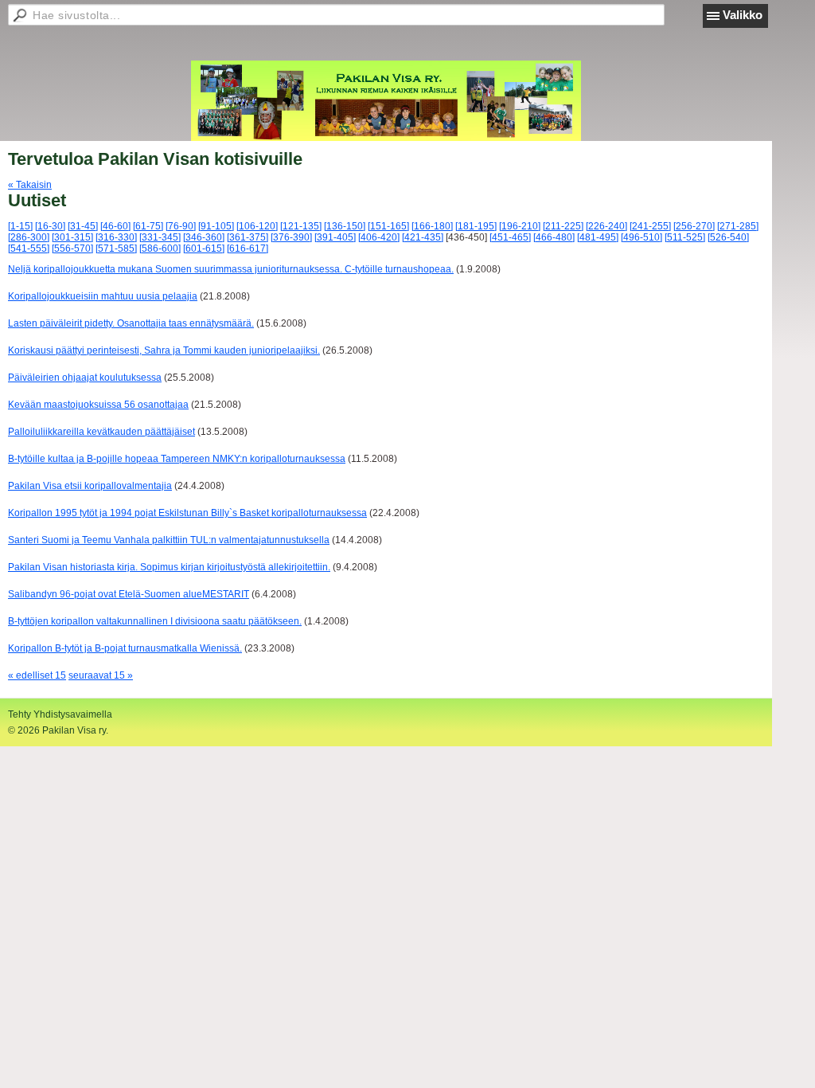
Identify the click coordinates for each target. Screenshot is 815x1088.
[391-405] (335, 237)
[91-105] (216, 226)
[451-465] (510, 237)
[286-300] (28, 237)
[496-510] (641, 237)
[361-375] (247, 237)
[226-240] (606, 226)
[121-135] (301, 226)
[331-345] (160, 237)
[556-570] (72, 248)
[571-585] (116, 248)
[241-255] (650, 226)
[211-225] (563, 226)
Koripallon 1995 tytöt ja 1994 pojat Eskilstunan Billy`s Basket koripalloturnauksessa (187, 513)
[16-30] (50, 226)
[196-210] (519, 226)
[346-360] (203, 237)
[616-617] (247, 248)
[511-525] (685, 237)
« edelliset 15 (37, 675)
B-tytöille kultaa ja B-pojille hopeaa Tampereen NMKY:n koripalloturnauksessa (176, 458)
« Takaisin (30, 184)
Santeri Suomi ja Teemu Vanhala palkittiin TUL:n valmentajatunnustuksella (169, 540)
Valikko (742, 15)
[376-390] (291, 237)
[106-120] (257, 226)
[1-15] (20, 226)
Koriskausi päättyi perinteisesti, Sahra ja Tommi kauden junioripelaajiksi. (164, 350)
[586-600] (160, 248)
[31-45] (83, 226)
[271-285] (737, 226)
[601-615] (203, 248)
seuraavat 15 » (100, 675)
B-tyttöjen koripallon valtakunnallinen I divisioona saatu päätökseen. (155, 621)
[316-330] (116, 237)
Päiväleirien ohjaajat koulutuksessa (85, 377)
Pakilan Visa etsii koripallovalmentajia (90, 485)
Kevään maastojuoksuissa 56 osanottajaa (98, 404)
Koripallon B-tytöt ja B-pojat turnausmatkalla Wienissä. (125, 648)
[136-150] (344, 226)
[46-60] (115, 226)
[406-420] (379, 237)
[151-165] (388, 226)
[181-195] (476, 226)
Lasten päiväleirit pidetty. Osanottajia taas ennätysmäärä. (131, 323)
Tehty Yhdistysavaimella (60, 714)
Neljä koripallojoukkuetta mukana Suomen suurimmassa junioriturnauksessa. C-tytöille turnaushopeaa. (231, 269)
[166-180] (432, 226)
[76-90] (181, 226)
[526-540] (728, 237)
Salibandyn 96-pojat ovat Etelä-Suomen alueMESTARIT (128, 594)
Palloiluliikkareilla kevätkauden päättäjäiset (101, 431)
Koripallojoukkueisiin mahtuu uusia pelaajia (102, 296)
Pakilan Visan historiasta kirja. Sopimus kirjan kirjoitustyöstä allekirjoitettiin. (169, 567)
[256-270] (694, 226)
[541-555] (28, 248)
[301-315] (72, 237)
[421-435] (422, 237)
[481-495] (597, 237)
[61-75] (148, 226)
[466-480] (554, 237)
